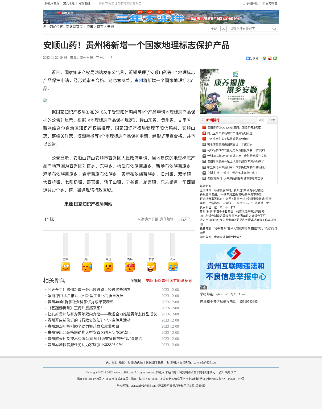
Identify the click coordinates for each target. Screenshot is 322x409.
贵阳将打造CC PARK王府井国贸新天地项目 (234, 127)
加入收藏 (68, 3)
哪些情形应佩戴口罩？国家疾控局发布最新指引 (237, 167)
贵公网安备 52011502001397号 (226, 379)
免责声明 (163, 362)
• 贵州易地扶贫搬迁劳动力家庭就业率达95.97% (84, 345)
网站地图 (84, 3)
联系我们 (151, 362)
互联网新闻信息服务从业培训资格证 (182, 379)
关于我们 (111, 362)
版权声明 (124, 362)
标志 (188, 281)
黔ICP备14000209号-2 (90, 379)
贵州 (138, 80)
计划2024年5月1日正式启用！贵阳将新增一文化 (237, 156)
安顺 (110, 27)
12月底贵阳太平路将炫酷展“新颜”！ (229, 139)
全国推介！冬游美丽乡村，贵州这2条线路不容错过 (232, 190)
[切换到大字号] (111, 57)
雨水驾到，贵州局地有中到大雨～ (221, 237)
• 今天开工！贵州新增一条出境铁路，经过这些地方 (88, 290)
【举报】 (49, 219)
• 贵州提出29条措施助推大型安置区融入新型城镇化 (88, 333)
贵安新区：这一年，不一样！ (218, 207)
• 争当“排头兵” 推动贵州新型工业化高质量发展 (84, 296)
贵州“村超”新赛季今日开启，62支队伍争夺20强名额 (232, 211)
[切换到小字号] (106, 57)
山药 (157, 281)
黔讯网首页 (52, 3)
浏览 (261, 120)
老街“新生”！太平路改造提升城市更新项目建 (235, 178)
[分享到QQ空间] (265, 58)
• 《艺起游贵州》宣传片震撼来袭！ (74, 308)
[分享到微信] (275, 58)
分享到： (255, 58)
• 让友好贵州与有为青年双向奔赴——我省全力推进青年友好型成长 (101, 314)
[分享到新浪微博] (270, 58)
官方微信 (271, 3)
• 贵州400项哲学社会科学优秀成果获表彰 (79, 302)
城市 (100, 27)
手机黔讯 (252, 3)
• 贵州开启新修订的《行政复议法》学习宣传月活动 (88, 320)
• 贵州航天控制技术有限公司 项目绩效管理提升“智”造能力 (93, 339)
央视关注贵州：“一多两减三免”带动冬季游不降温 (231, 194)
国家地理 (177, 281)
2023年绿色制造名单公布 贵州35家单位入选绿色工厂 (233, 216)
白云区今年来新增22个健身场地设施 (229, 133)
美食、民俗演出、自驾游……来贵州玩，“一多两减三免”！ (236, 203)
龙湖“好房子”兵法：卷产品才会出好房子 (232, 173)
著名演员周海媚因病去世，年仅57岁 (229, 144)
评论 (272, 120)
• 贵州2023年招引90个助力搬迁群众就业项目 (82, 326)
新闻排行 (212, 120)
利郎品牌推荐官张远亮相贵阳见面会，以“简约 (236, 150)
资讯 (90, 27)
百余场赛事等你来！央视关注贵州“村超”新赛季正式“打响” (236, 199)
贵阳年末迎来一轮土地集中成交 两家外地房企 (235, 161)
